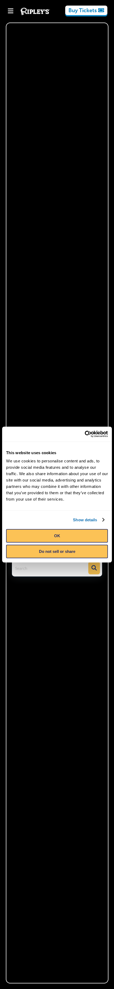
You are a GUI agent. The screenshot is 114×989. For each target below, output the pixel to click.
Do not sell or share (57, 551)
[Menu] (10, 11)
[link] (86, 10)
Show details (85, 520)
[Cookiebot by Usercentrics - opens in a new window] (85, 434)
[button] (94, 568)
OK (57, 535)
